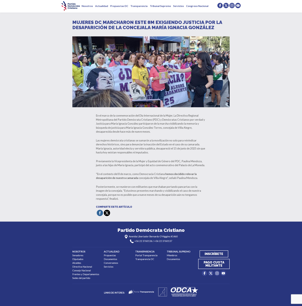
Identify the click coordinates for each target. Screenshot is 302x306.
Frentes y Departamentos (85, 274)
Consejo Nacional (81, 270)
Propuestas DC (119, 5)
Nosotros (87, 5)
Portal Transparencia (146, 255)
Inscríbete (214, 254)
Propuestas (110, 255)
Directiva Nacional (82, 266)
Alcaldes (76, 262)
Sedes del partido (81, 278)
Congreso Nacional (197, 5)
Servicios (178, 5)
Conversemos (111, 262)
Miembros (172, 255)
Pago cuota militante (214, 263)
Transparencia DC (144, 259)
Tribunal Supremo (160, 5)
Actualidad (101, 5)
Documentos (110, 259)
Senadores (77, 255)
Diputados (77, 259)
